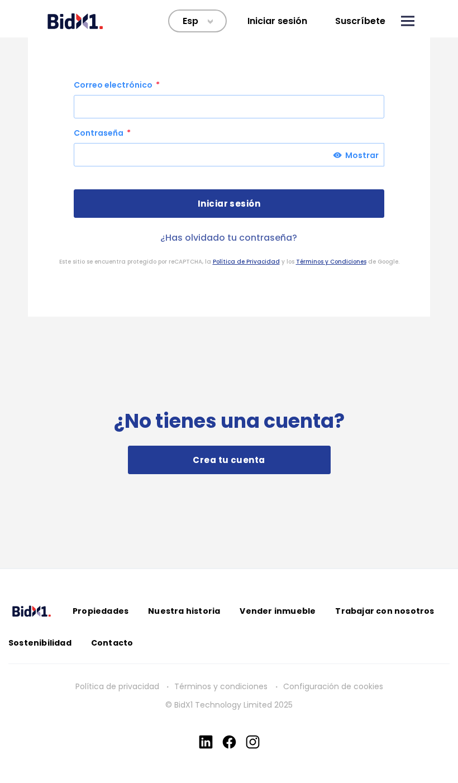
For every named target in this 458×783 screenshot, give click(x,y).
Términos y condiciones (222, 686)
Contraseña (99, 133)
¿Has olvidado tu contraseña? (228, 237)
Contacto (112, 643)
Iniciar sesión (277, 21)
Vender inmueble (278, 611)
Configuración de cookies (333, 686)
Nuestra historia (184, 611)
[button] (407, 21)
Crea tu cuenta (229, 460)
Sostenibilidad (39, 643)
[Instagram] (252, 741)
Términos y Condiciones (331, 261)
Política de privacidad (117, 686)
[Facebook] (229, 741)
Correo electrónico (114, 84)
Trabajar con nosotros (384, 611)
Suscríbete (360, 21)
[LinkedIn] (205, 741)
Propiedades (100, 611)
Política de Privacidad (246, 261)
